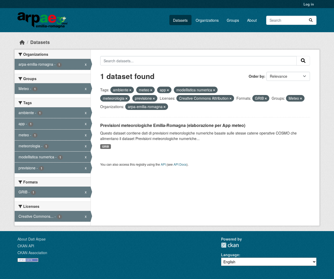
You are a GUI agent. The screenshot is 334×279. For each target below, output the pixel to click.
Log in (308, 4)
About (252, 20)
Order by (256, 76)
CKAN (230, 245)
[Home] (22, 42)
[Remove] (130, 90)
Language (230, 254)
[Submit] (311, 20)
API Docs (180, 164)
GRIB (105, 146)
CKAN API (25, 245)
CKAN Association (32, 252)
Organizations (207, 20)
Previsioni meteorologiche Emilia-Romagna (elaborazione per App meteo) (172, 125)
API (163, 164)
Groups (233, 20)
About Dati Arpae (31, 239)
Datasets (180, 20)
